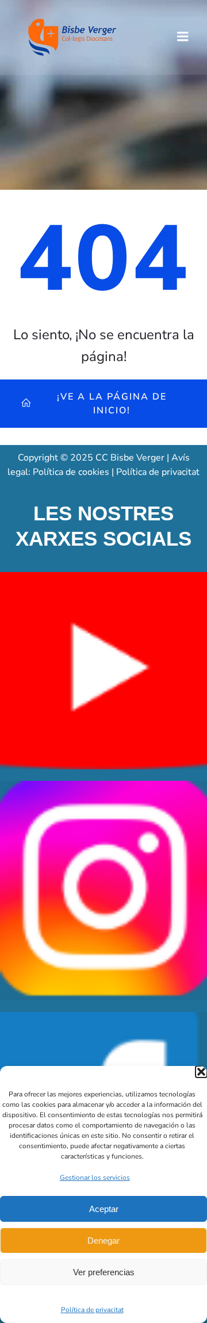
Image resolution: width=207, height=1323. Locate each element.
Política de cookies (69, 472)
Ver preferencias (104, 1272)
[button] (201, 1071)
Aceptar (103, 1209)
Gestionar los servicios (95, 1177)
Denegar (103, 1240)
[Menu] (183, 37)
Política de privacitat (92, 1309)
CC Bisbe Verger (129, 457)
